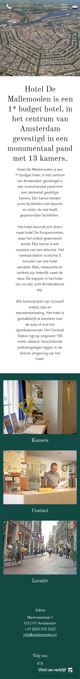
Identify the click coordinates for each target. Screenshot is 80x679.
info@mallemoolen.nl (40, 635)
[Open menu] (64, 7)
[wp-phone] (9, 9)
